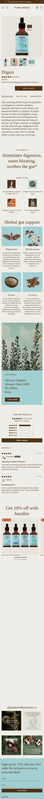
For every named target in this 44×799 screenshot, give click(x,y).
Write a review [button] (22, 440)
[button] (7, 77)
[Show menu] (3, 7)
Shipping (17, 82)
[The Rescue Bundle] (20, 536)
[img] (6, 453)
